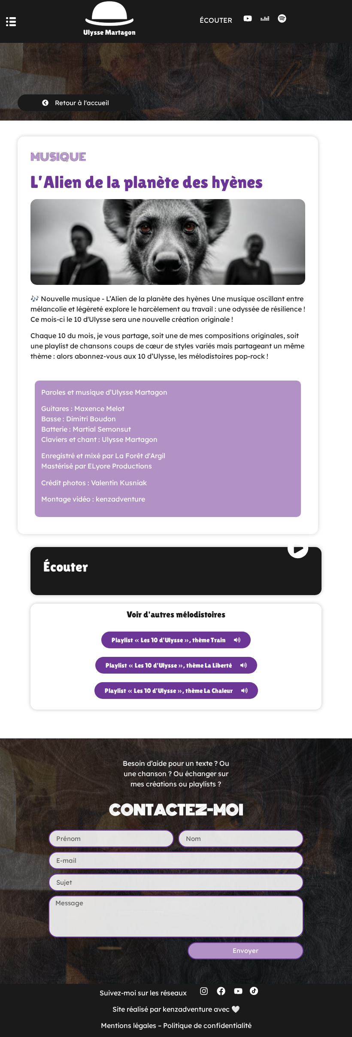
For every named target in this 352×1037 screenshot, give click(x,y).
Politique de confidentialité (207, 1025)
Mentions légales (128, 1025)
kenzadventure (187, 1009)
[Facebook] (221, 991)
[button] (11, 21)
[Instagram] (203, 991)
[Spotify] (282, 18)
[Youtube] (247, 18)
